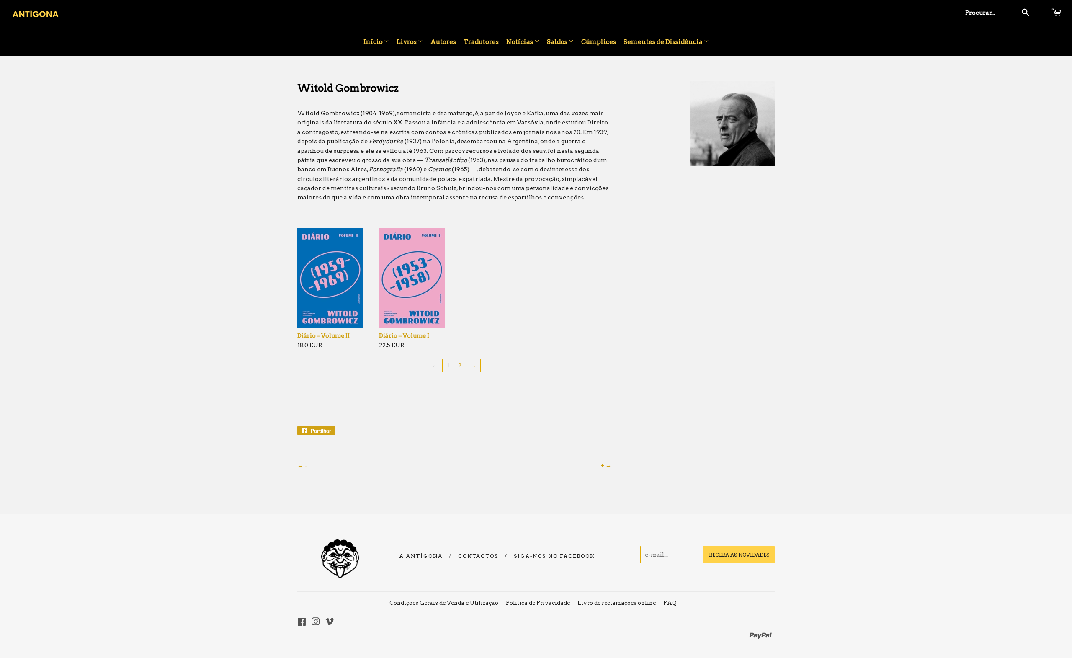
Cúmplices (598, 42)
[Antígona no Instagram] (316, 622)
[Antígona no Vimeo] (329, 622)
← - (302, 465)
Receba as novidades (739, 555)
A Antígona (421, 556)
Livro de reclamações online (616, 603)
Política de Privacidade (538, 603)
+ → (605, 465)
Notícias (520, 42)
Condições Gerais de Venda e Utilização (443, 603)
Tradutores (481, 42)
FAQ (670, 603)
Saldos (558, 42)
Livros (407, 42)
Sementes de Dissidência (664, 42)
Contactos (478, 556)
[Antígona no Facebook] (301, 622)
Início (373, 42)
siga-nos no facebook (554, 556)
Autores (443, 42)
